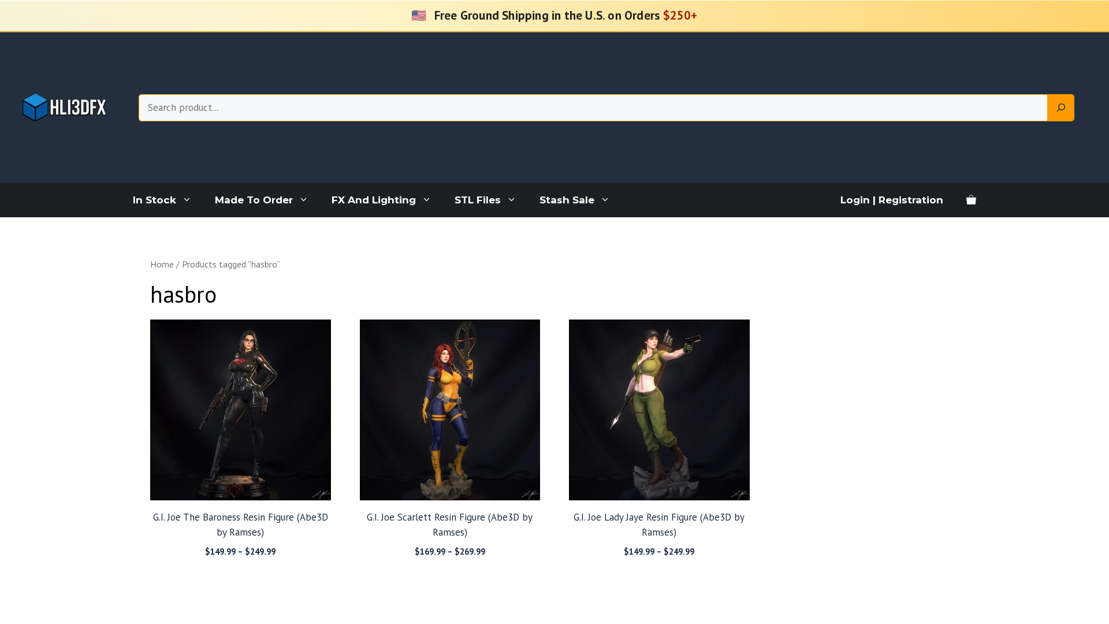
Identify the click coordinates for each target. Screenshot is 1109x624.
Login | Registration (891, 200)
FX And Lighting (374, 200)
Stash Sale (566, 200)
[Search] (1061, 108)
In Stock (154, 200)
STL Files (478, 200)
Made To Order (254, 200)
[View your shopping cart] (971, 200)
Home (162, 264)
